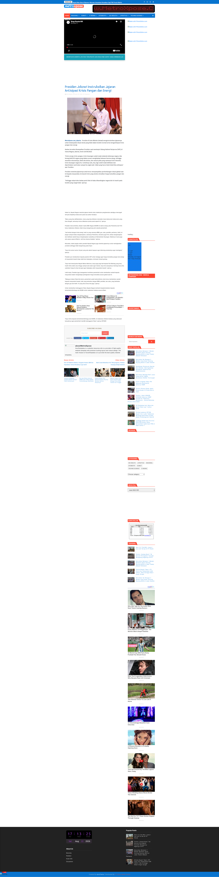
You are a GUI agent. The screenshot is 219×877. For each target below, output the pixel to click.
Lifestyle (141, 463)
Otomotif (102, 15)
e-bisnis (144, 468)
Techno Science (136, 15)
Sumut (83, 15)
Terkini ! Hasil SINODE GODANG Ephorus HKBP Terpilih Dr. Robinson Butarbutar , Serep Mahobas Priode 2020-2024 (141, 398)
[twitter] (153, 2)
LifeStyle (123, 15)
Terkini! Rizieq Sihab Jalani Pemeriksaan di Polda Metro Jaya (145, 390)
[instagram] (147, 2)
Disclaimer (69, 861)
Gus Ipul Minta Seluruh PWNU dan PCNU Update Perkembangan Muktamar (86, 380)
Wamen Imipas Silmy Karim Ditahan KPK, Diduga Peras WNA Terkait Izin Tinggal (116, 380)
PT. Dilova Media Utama (122, 874)
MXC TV (67, 20)
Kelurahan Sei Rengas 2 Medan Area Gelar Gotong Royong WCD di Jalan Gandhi (145, 361)
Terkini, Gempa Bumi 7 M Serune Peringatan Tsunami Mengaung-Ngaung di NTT (145, 556)
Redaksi (68, 856)
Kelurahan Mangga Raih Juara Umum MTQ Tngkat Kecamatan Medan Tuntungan (145, 376)
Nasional (74, 15)
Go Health (113, 15)
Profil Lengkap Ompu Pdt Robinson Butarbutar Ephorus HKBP (144, 383)
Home (67, 15)
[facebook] (144, 2)
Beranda (69, 853)
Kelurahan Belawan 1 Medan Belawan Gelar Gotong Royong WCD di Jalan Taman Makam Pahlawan (137, 853)
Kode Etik (69, 859)
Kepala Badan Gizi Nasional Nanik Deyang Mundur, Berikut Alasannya (101, 380)
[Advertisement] (94, 72)
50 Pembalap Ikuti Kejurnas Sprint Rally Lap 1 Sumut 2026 (144, 407)
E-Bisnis (92, 15)
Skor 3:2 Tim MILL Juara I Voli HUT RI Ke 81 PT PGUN (142, 836)
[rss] (150, 2)
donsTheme (100, 874)
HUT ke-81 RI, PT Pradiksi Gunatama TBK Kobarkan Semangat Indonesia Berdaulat (99, 2)
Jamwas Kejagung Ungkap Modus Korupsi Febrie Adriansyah (70, 380)
